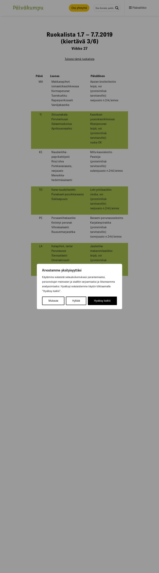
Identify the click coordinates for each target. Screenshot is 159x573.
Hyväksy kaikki (102, 300)
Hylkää (76, 300)
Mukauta (53, 300)
